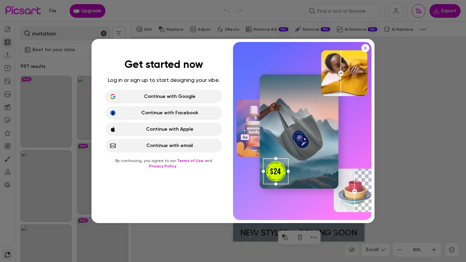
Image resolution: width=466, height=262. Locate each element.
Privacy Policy (163, 166)
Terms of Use (190, 160)
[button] (233, 131)
